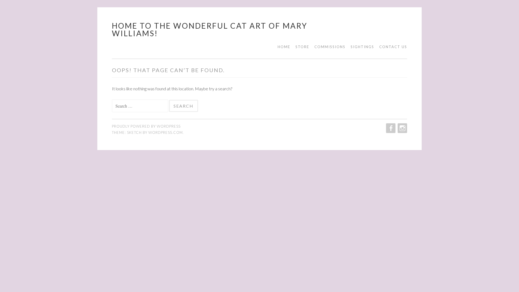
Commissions (329, 47)
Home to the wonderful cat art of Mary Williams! (209, 29)
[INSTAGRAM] (402, 128)
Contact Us (393, 47)
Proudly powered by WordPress (146, 126)
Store (302, 47)
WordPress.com (165, 132)
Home (284, 47)
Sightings (362, 47)
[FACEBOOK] (390, 128)
